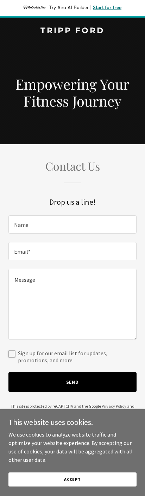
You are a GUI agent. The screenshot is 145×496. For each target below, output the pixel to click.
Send (72, 382)
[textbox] (72, 224)
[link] (72, 30)
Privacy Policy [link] (114, 406)
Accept (72, 479)
